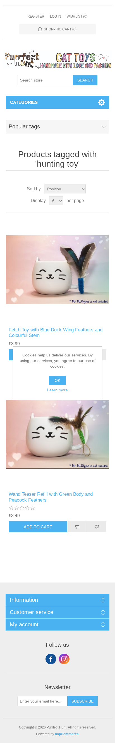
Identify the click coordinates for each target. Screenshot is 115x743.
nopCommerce (67, 734)
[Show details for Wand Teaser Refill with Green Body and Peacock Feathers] (57, 434)
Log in (55, 16)
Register (35, 16)
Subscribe (82, 701)
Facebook (50, 659)
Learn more (57, 390)
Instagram (64, 659)
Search (85, 80)
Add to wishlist (96, 526)
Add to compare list (77, 526)
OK (57, 380)
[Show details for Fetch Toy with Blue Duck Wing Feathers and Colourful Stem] (57, 270)
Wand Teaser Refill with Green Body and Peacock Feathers (51, 497)
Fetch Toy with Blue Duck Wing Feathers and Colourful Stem (55, 332)
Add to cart (38, 526)
